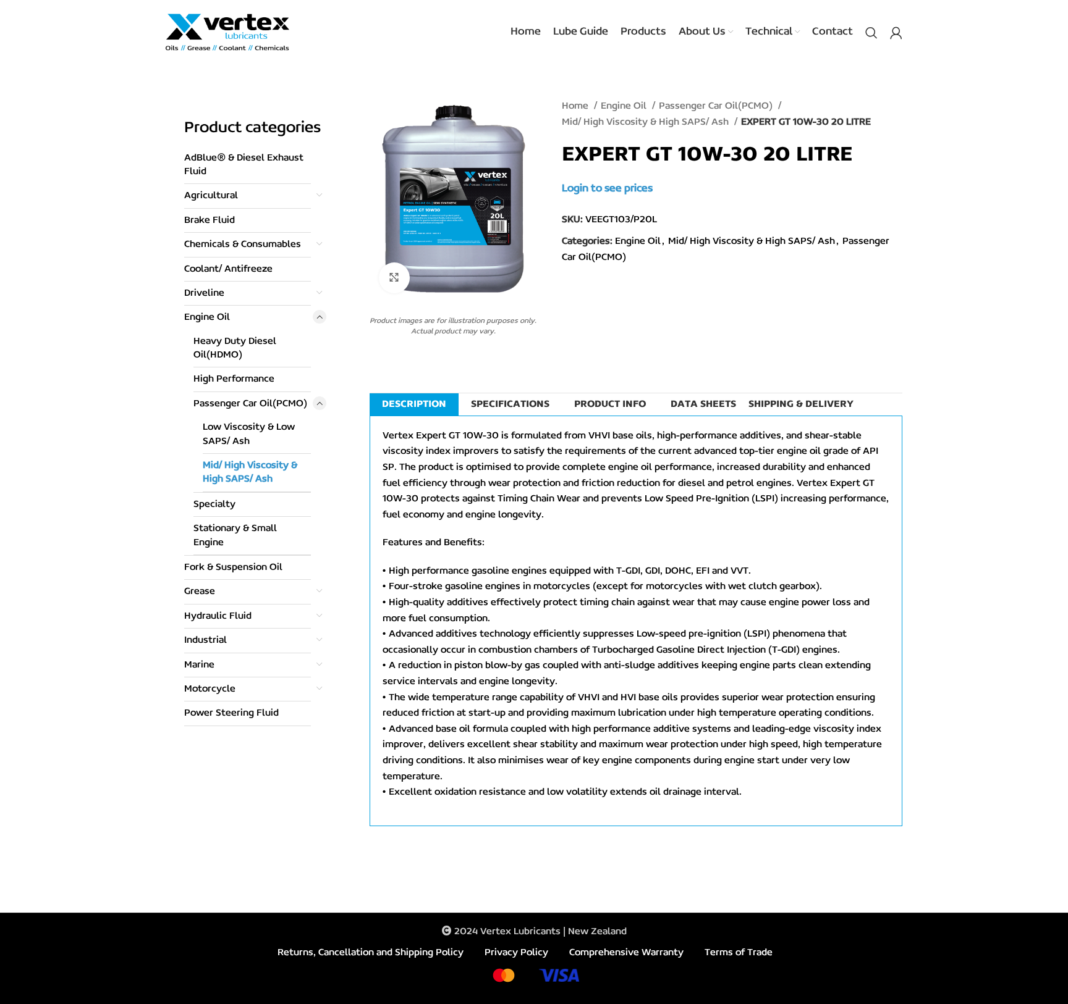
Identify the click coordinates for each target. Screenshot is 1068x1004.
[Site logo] (227, 32)
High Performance (233, 379)
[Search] (871, 32)
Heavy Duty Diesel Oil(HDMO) (234, 348)
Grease (199, 591)
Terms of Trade (739, 953)
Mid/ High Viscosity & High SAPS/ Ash (250, 472)
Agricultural (211, 196)
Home (576, 106)
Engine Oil (207, 317)
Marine (199, 665)
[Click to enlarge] (394, 277)
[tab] (414, 404)
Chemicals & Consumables (242, 244)
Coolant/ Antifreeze (228, 269)
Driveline (204, 293)
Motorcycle (209, 689)
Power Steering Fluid (231, 713)
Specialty (214, 504)
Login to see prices (607, 189)
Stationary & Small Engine (235, 535)
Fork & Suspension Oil (233, 567)
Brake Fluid (209, 220)
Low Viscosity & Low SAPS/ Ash (249, 434)
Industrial (205, 640)
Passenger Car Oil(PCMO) (250, 404)
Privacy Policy (516, 953)
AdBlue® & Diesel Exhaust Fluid (243, 165)
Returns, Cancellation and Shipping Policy (371, 953)
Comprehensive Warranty (626, 953)
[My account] (896, 32)
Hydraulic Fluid (218, 616)
